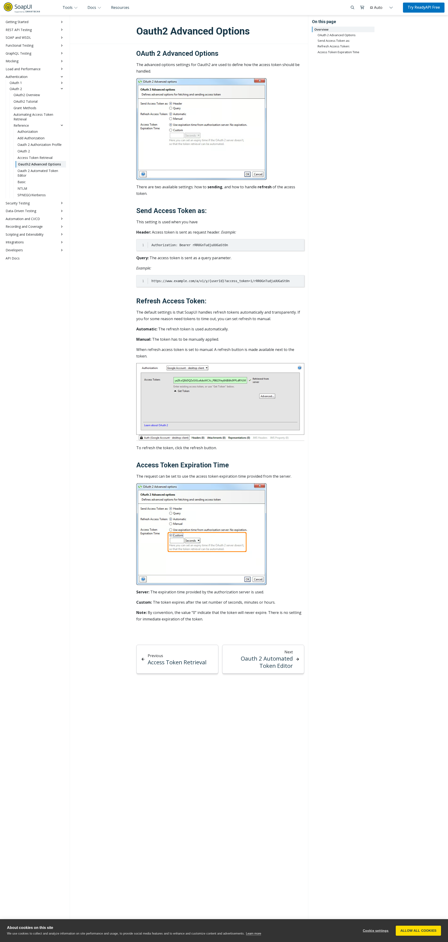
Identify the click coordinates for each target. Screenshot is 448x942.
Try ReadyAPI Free (424, 7)
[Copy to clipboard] (298, 244)
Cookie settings (376, 930)
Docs (92, 7)
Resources (120, 7)
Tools (68, 7)
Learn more (253, 933)
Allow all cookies (418, 930)
